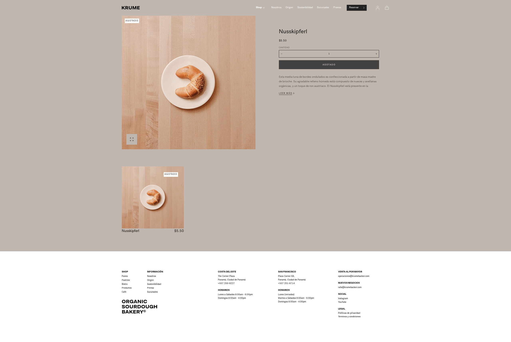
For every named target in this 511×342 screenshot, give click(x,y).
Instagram (343, 299)
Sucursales (323, 7)
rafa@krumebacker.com (349, 287)
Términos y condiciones (349, 317)
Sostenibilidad (305, 7)
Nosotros (276, 7)
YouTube (342, 302)
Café (124, 292)
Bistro (125, 284)
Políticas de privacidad (349, 313)
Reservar (354, 7)
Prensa (337, 7)
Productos (127, 288)
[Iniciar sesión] (377, 7)
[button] (386, 7)
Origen (289, 7)
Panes (125, 276)
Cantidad (284, 48)
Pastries (126, 280)
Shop (259, 7)
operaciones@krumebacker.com (353, 276)
